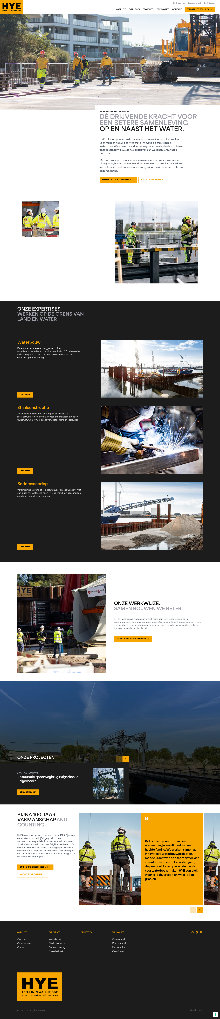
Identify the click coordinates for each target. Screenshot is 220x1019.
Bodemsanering (57, 948)
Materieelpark (56, 952)
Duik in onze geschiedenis (34, 867)
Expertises (54, 932)
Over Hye (22, 932)
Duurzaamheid (119, 943)
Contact (21, 948)
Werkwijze (118, 932)
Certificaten (118, 952)
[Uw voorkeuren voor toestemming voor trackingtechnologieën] (215, 1014)
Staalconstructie (57, 943)
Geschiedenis (24, 943)
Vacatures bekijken (152, 180)
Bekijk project (28, 792)
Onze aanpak (118, 939)
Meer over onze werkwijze (131, 639)
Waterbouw (55, 939)
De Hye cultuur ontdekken (116, 180)
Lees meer (25, 395)
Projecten (86, 932)
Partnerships (118, 948)
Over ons (21, 939)
